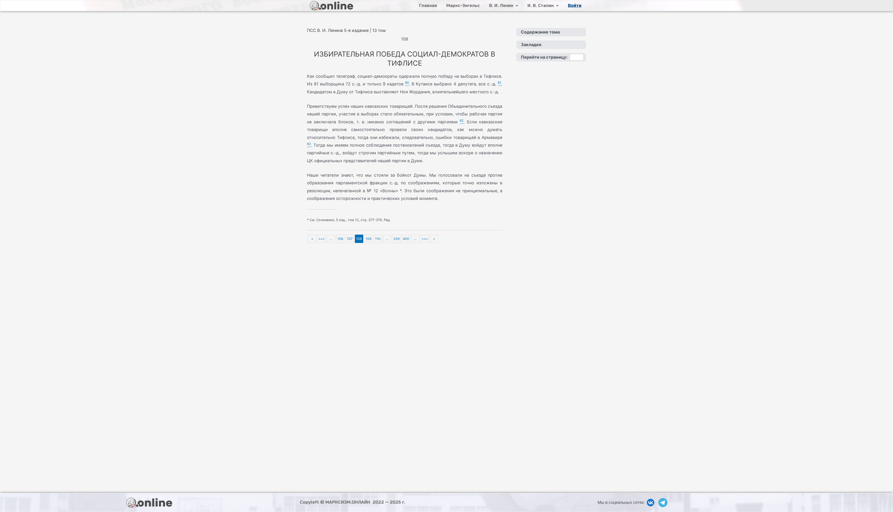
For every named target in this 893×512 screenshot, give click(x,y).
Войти (574, 5)
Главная (428, 5)
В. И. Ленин (501, 5)
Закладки (531, 44)
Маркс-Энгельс (463, 5)
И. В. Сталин (540, 5)
